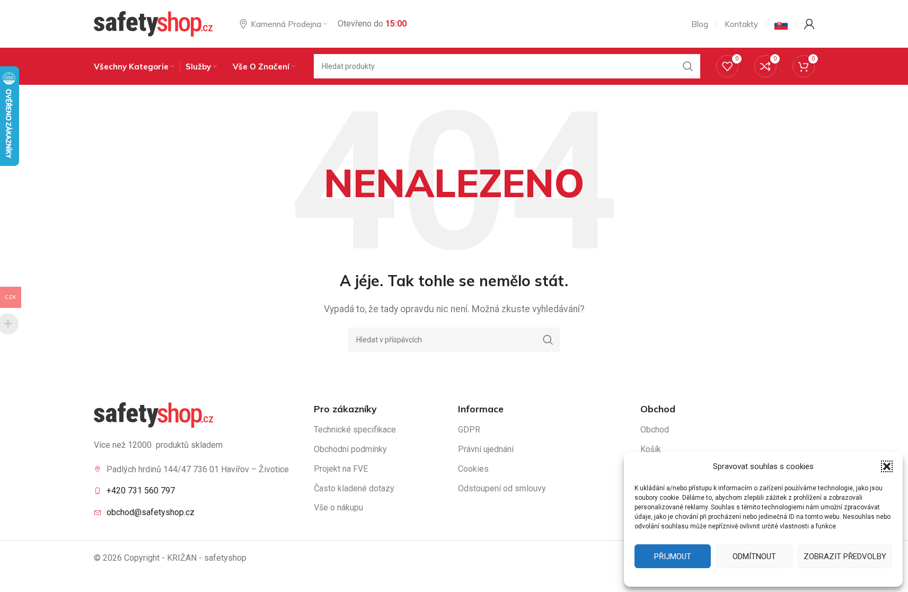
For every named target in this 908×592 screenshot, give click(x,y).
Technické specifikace (355, 430)
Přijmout (672, 556)
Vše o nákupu (338, 507)
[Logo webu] (153, 23)
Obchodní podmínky (350, 449)
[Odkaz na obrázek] (153, 414)
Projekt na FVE (341, 469)
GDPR (469, 430)
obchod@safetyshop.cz (151, 512)
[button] (886, 466)
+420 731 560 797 (141, 490)
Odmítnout (754, 556)
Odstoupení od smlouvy (502, 488)
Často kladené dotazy (354, 488)
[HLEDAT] (688, 66)
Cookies (473, 469)
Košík (650, 449)
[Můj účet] (809, 23)
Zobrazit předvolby (845, 556)
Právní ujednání (486, 449)
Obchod (654, 430)
